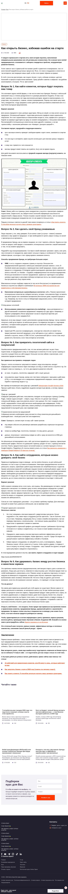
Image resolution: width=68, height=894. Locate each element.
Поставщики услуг (59, 880)
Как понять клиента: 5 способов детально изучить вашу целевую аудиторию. (33, 673)
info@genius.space (56, 827)
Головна (3, 9)
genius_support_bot (62, 825)
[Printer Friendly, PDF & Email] (20, 53)
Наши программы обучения (8, 867)
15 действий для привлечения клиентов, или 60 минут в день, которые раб (32, 663)
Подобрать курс (45, 797)
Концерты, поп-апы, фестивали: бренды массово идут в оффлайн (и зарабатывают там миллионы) (50, 751)
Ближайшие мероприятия (8, 862)
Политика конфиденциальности (22, 880)
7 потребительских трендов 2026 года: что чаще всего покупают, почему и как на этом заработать (17, 712)
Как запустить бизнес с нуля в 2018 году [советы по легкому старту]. (30, 669)
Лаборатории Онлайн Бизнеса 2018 (50, 386)
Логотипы (22, 864)
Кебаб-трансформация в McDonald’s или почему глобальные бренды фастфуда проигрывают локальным (16, 751)
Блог (7, 9)
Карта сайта (23, 862)
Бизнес (4, 44)
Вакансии (22, 867)
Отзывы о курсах (5, 869)
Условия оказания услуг (7, 880)
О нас (21, 859)
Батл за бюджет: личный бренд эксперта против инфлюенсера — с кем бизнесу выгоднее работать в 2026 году (50, 712)
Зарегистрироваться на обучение (36, 622)
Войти (46, 3)
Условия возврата (35, 880)
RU (28, 3)
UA (25, 3)
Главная (3, 859)
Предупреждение (5, 882)
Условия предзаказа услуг (47, 880)
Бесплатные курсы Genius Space (29, 869)
